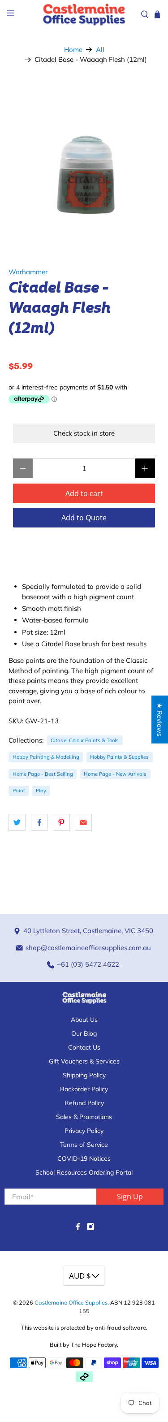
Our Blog (84, 1033)
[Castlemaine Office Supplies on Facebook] (78, 1228)
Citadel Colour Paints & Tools (85, 740)
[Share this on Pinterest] (61, 822)
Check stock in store (84, 433)
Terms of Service (84, 1145)
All (100, 49)
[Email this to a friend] (83, 822)
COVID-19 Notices (84, 1158)
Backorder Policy (84, 1089)
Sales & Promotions (84, 1117)
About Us (84, 1020)
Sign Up (130, 1197)
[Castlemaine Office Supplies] (84, 14)
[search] (144, 14)
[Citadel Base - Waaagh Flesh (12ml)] (84, 162)
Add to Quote (84, 518)
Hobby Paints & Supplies (119, 757)
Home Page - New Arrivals (115, 774)
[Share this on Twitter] (17, 822)
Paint (19, 790)
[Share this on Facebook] (39, 822)
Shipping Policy (84, 1075)
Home (73, 49)
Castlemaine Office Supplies (71, 1302)
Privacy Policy (84, 1131)
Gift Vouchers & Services (84, 1061)
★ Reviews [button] (159, 719)
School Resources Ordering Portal (84, 1172)
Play (41, 790)
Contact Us (84, 1047)
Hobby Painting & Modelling (46, 757)
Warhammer (28, 272)
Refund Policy (84, 1103)
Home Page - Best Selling (43, 774)
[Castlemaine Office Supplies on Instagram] (90, 1228)
